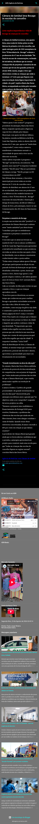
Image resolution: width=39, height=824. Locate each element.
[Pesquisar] (36, 3)
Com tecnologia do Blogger (20, 817)
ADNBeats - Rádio (15, 529)
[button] (3, 24)
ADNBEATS (5, 529)
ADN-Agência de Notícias (14, 3)
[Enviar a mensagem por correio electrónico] (3, 466)
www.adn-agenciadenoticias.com (12, 463)
